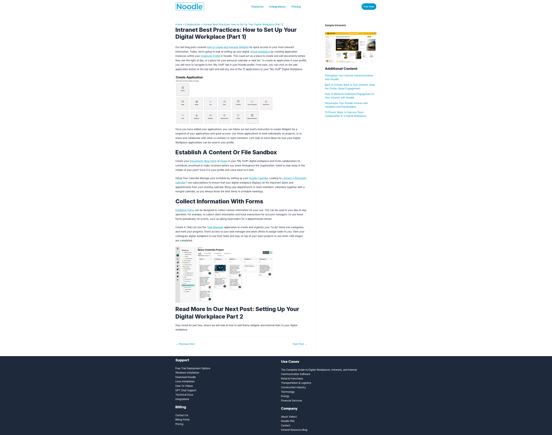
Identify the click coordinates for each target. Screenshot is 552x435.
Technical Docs (184, 394)
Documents (196, 161)
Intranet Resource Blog (294, 429)
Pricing (296, 6)
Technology (288, 391)
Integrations (277, 6)
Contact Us (181, 415)
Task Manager (215, 227)
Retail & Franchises (292, 378)
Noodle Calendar (258, 178)
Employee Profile (210, 56)
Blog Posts (210, 161)
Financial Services (291, 400)
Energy (285, 396)
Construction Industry (293, 387)
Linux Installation (185, 381)
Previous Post (185, 344)
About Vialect (289, 416)
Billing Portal (182, 419)
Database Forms (184, 210)
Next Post (300, 344)
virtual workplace (260, 51)
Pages (223, 161)
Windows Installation (187, 372)
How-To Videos (184, 385)
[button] (369, 6)
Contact (285, 425)
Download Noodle (185, 377)
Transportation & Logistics (296, 382)
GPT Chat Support (185, 390)
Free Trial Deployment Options (192, 368)
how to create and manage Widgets (228, 47)
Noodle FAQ (287, 421)
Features (257, 6)
